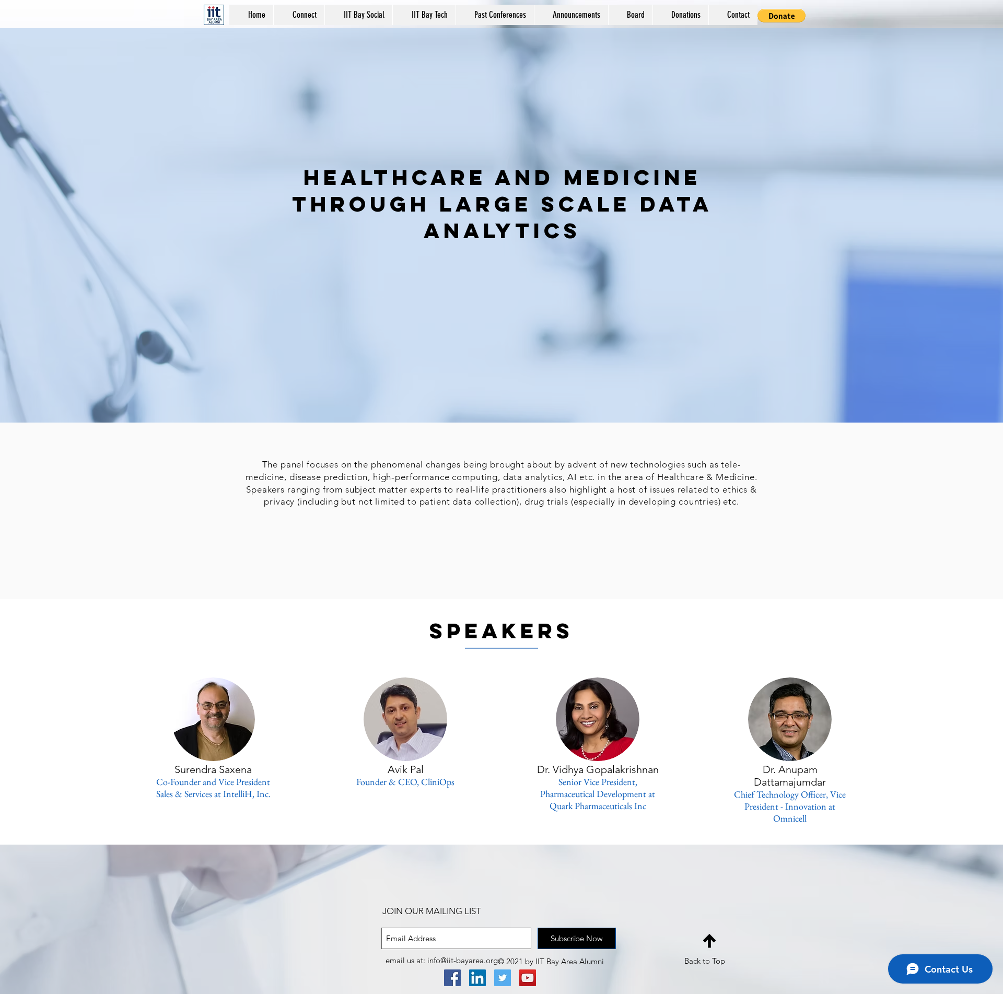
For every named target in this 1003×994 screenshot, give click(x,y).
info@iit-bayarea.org (462, 960)
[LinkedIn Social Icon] (477, 977)
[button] (495, 15)
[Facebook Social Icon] (452, 977)
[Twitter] (502, 977)
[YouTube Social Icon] (527, 977)
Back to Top (704, 961)
